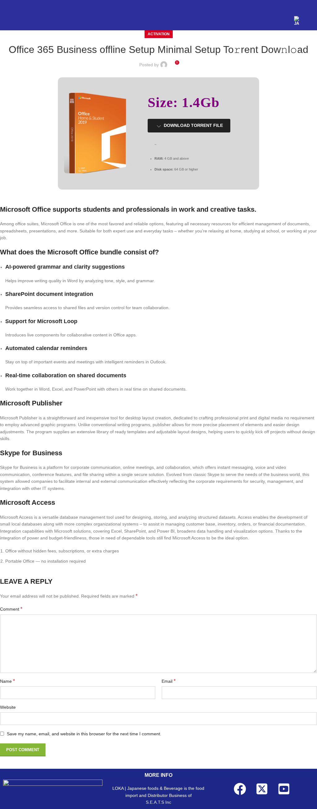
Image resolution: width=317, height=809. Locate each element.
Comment (11, 609)
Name (7, 681)
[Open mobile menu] (309, 21)
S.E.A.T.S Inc (158, 802)
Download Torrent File (193, 125)
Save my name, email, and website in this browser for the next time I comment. (84, 733)
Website (8, 707)
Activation (159, 34)
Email (169, 681)
